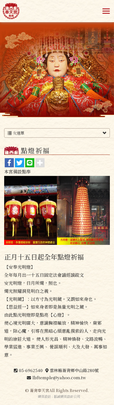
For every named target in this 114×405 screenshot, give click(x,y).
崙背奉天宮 (11, 11)
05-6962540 (31, 370)
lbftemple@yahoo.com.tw (59, 377)
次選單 (18, 133)
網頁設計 (44, 396)
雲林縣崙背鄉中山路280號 (74, 370)
